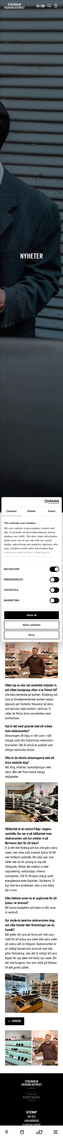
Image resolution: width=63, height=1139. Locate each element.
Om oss (31, 1116)
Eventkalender (31, 1125)
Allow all (32, 615)
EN (43, 6)
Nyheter (16, 1021)
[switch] (54, 579)
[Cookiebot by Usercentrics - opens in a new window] (45, 502)
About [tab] (51, 511)
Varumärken (31, 1121)
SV (37, 6)
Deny (32, 634)
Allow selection (31, 625)
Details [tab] (31, 511)
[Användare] (56, 5)
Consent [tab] (11, 511)
